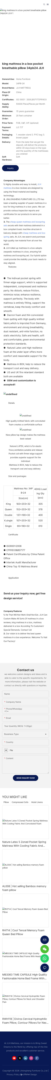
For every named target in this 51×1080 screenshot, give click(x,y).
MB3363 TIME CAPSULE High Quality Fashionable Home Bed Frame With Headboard (24, 976)
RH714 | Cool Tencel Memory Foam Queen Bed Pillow (23, 932)
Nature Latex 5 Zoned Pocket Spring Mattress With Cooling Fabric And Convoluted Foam (24, 844)
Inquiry (10, 168)
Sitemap (41, 1074)
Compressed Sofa (20, 802)
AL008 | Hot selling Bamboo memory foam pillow (24, 888)
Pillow (6, 802)
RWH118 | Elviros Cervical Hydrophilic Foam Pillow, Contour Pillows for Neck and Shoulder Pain (25, 1021)
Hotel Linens (37, 802)
